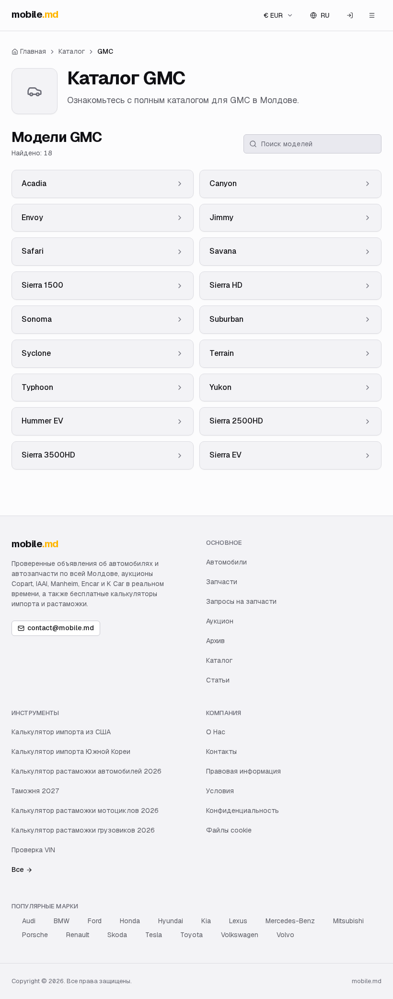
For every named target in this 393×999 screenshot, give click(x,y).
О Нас (215, 732)
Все (18, 869)
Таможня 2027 (35, 791)
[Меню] (371, 15)
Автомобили (226, 562)
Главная (33, 51)
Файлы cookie (229, 830)
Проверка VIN (33, 850)
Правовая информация (243, 771)
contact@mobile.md (60, 627)
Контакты (221, 751)
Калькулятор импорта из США (61, 732)
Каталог (219, 660)
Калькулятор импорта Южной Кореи (71, 751)
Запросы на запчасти (241, 601)
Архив (215, 640)
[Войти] (349, 15)
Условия (220, 791)
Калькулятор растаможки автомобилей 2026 (87, 771)
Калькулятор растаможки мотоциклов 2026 (85, 810)
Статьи (218, 680)
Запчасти (221, 581)
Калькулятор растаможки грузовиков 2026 (83, 830)
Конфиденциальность (242, 810)
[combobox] (278, 15)
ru (325, 15)
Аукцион (219, 621)
